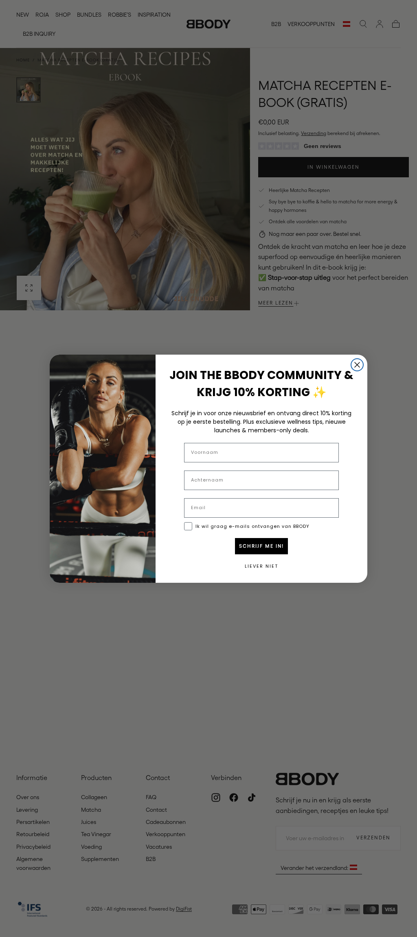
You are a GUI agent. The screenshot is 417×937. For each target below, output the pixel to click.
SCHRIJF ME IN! (261, 546)
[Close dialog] (357, 365)
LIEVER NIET (261, 566)
